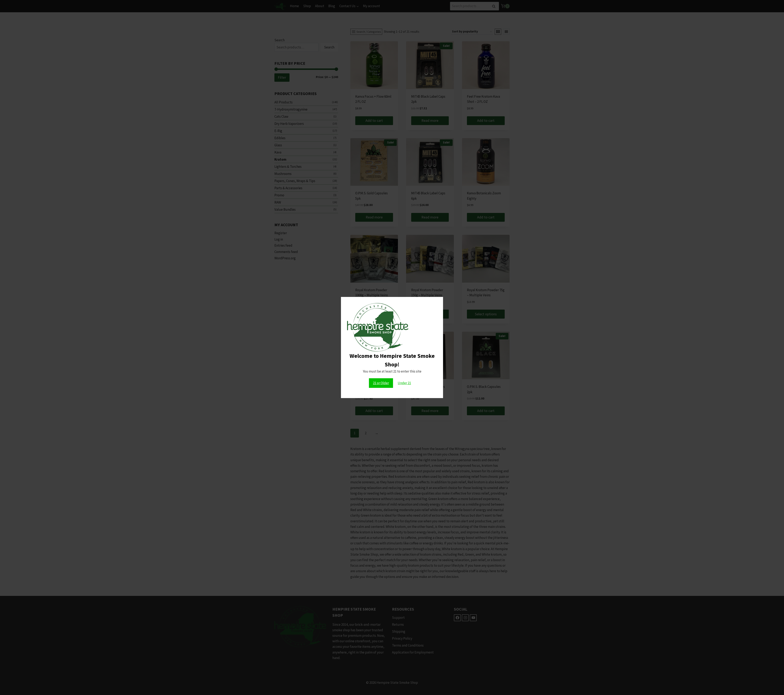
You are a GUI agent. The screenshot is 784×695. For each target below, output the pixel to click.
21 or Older (381, 383)
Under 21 (404, 383)
